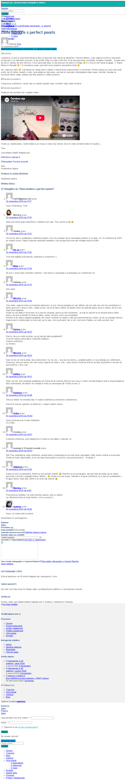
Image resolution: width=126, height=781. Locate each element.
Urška (16, 413)
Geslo (5, 722)
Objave (48, 49)
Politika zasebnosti (14, 631)
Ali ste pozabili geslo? (28, 727)
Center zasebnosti (14, 628)
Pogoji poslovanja (14, 626)
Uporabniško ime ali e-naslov (16, 718)
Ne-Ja (16, 250)
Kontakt (9, 635)
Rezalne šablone (13, 647)
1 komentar (29, 680)
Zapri (3, 525)
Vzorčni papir (12, 652)
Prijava (4, 732)
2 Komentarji (25, 666)
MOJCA (17, 298)
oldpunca (17, 467)
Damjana (17, 392)
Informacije (11, 633)
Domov (4, 26)
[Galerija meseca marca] (34, 532)
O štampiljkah (17, 763)
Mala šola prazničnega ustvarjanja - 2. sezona (29, 26)
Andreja (17, 506)
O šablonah (16, 765)
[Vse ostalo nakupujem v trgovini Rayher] (59, 561)
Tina (19, 44)
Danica (16, 329)
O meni (14, 36)
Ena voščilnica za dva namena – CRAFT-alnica (27, 678)
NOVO (9, 644)
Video (54, 49)
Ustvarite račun (8, 740)
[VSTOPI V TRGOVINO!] (34, 540)
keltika (16, 374)
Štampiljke (10, 649)
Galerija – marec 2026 (16, 671)
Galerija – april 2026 (15, 663)
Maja (15, 266)
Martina (17, 488)
